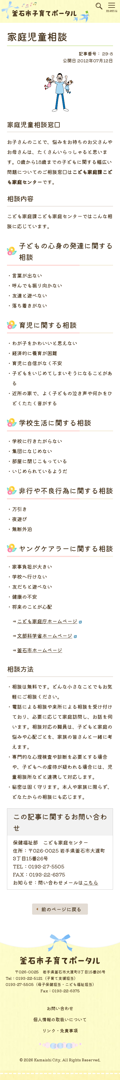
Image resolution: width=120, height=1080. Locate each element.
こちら (90, 882)
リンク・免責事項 (60, 1030)
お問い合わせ (60, 1008)
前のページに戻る (61, 909)
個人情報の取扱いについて (60, 1019)
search (99, 8)
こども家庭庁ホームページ (47, 621)
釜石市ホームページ (39, 650)
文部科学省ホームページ (44, 635)
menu (111, 10)
